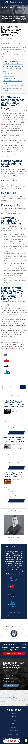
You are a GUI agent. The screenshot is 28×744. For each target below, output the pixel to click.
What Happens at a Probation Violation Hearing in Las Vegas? (14, 474)
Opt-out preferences (14, 734)
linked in (16, 710)
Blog (14, 720)
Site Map (14, 723)
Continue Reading (16, 433)
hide (16, 61)
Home (14, 713)
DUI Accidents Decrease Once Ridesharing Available (11, 31)
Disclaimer (14, 727)
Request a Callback (20, 7)
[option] (14, 633)
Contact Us (14, 716)
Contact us (15, 349)
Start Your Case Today (13, 653)
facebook (8, 710)
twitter (12, 710)
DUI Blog (17, 43)
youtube (19, 710)
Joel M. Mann (7, 38)
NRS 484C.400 (10, 226)
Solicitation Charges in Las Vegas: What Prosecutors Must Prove (14, 439)
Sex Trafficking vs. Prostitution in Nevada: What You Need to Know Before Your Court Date (14, 403)
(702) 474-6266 (6, 7)
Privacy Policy (14, 730)
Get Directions (11, 685)
